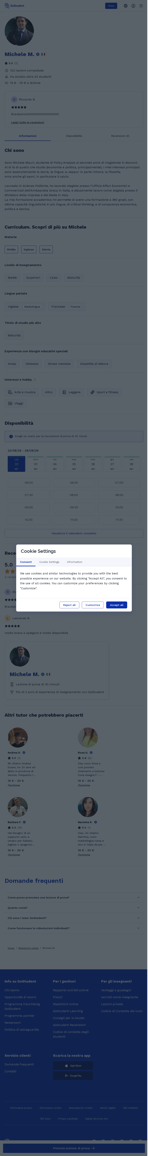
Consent (26, 561)
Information (74, 561)
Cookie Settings (49, 561)
